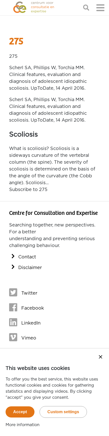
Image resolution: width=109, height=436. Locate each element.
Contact (27, 257)
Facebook (32, 308)
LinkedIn (31, 323)
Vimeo (28, 338)
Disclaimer (30, 268)
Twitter (29, 293)
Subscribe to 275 (28, 189)
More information (23, 425)
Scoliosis (23, 134)
